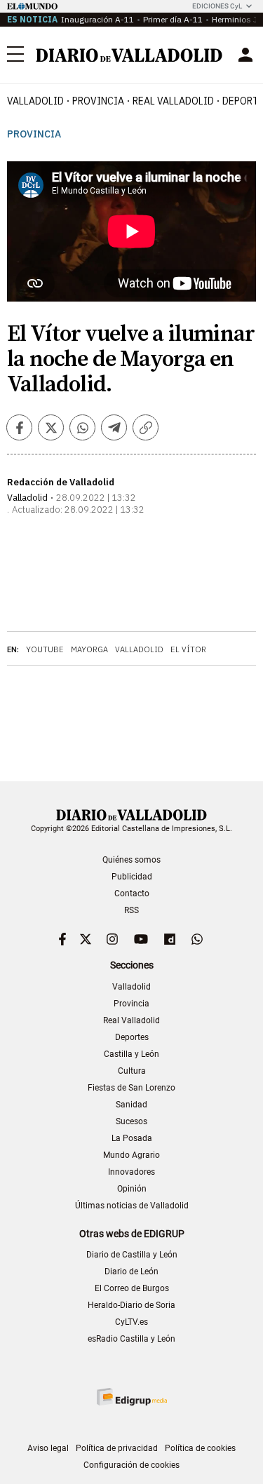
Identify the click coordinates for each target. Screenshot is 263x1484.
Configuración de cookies (131, 1465)
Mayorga (89, 649)
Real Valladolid (173, 101)
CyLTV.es (131, 1322)
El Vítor (188, 649)
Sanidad (131, 1104)
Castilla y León (131, 1054)
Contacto (131, 893)
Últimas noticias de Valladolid (132, 1205)
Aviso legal (48, 1448)
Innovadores (131, 1172)
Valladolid (35, 101)
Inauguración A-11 (97, 19)
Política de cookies (200, 1448)
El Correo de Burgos (132, 1288)
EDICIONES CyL (217, 6)
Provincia (98, 101)
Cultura (132, 1071)
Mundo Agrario (131, 1155)
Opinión (132, 1189)
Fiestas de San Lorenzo (131, 1088)
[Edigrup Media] (132, 1397)
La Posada (132, 1138)
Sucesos (131, 1121)
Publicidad (132, 877)
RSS (131, 910)
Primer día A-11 (173, 19)
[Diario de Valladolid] (129, 55)
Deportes (132, 1037)
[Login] (245, 54)
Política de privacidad (117, 1448)
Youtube (45, 649)
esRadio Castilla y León (131, 1339)
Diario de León (131, 1271)
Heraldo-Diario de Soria (131, 1305)
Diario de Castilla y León (131, 1255)
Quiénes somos (131, 860)
